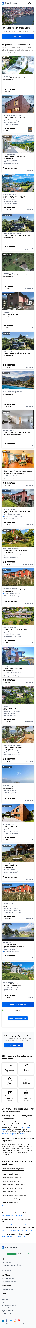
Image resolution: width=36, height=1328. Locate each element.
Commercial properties (9, 1098)
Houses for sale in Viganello (11, 1174)
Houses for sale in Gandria (10, 1192)
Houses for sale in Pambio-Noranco (13, 1185)
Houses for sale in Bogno (10, 1202)
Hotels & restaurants (26, 1098)
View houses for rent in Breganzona (14, 1236)
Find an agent (6, 1270)
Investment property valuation (12, 1265)
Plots (9, 1084)
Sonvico (22, 1134)
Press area (5, 1300)
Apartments (9, 1071)
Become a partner (8, 1289)
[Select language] (29, 3)
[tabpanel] (18, 1189)
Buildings (26, 1084)
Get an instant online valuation (12, 1215)
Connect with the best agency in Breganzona (17, 1230)
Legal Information (8, 1311)
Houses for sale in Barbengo (11, 1199)
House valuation (7, 1262)
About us (5, 1297)
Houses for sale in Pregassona (12, 1188)
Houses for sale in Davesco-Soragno (14, 1195)
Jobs (3, 1302)
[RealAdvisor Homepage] (10, 3)
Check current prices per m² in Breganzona (16, 1224)
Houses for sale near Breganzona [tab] (13, 1169)
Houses (26, 1071)
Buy (7, 32)
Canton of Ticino (23, 32)
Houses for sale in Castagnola (12, 1178)
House (13, 32)
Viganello (5, 1134)
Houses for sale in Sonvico (10, 1181)
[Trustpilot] (18, 1254)
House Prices (6, 1268)
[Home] (2, 32)
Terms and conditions (9, 1305)
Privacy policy (6, 1308)
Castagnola (12, 1134)
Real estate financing (9, 1281)
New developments (8, 1278)
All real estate (6, 1313)
